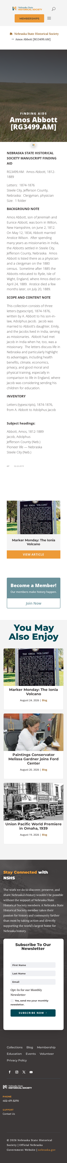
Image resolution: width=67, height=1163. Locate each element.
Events (31, 1053)
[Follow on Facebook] (10, 1072)
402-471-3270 (11, 1100)
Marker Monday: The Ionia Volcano (33, 542)
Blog (44, 700)
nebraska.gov (47, 1149)
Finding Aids (33, 114)
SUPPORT (8, 1109)
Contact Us (9, 1114)
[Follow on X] (24, 1072)
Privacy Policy (17, 1060)
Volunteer (47, 1053)
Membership (46, 1047)
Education (14, 1053)
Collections (15, 1047)
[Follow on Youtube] (31, 1072)
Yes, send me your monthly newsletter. (29, 1002)
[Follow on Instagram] (17, 1072)
